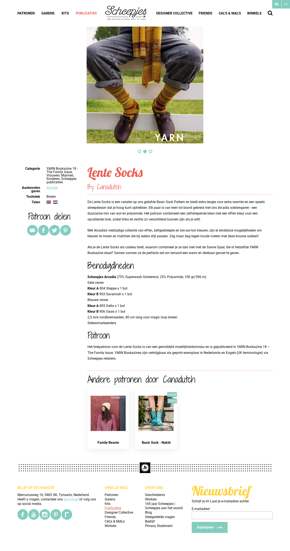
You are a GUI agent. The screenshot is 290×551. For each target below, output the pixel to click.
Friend (172, 394)
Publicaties (86, 13)
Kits (65, 13)
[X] (54, 230)
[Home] (126, 13)
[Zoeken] (270, 13)
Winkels (254, 13)
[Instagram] (44, 514)
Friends (205, 13)
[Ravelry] (67, 514)
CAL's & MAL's (230, 13)
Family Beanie (108, 443)
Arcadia (52, 188)
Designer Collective (174, 13)
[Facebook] (22, 514)
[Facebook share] (43, 230)
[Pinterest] (65, 230)
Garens (48, 13)
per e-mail (71, 499)
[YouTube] (33, 514)
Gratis (172, 401)
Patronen (26, 13)
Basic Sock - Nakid (156, 443)
